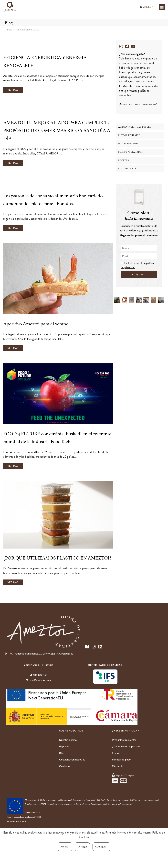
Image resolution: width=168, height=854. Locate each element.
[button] (162, 7)
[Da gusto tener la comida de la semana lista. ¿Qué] (160, 300)
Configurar (101, 846)
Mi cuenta (117, 766)
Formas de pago (121, 759)
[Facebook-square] (127, 46)
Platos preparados (130, 152)
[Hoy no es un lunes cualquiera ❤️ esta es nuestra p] (139, 300)
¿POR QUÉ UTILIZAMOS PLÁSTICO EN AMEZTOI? (57, 557)
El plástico (65, 746)
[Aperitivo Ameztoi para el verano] (58, 279)
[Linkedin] (133, 46)
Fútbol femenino (129, 135)
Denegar (82, 846)
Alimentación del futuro (134, 127)
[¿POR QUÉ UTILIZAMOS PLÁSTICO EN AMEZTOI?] (58, 515)
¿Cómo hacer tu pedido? (126, 746)
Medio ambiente (128, 143)
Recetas (123, 160)
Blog (61, 753)
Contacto (64, 766)
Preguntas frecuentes (124, 740)
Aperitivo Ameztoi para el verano (36, 323)
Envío (115, 753)
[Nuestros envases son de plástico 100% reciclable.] (131, 300)
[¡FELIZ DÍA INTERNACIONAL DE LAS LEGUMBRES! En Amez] (146, 300)
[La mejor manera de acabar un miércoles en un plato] (153, 300)
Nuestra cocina (68, 740)
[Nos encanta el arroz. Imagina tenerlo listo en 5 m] (124, 300)
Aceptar (65, 846)
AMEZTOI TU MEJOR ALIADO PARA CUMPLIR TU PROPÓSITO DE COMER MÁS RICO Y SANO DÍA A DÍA (57, 129)
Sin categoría (127, 168)
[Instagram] (121, 46)
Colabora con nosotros (72, 759)
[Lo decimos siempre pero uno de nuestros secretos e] (117, 300)
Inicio (9, 29)
